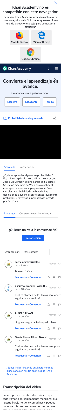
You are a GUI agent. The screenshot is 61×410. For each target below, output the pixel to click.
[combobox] (35, 252)
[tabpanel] (30, 187)
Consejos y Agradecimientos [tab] (35, 213)
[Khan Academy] (15, 68)
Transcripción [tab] (26, 167)
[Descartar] (55, 2)
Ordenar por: (12, 252)
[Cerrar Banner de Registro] (55, 79)
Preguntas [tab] (9, 213)
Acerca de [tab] (9, 167)
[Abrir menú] (56, 68)
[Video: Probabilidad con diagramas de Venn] (30, 142)
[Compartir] (55, 118)
